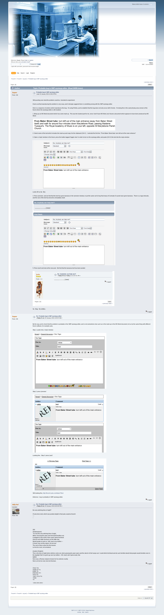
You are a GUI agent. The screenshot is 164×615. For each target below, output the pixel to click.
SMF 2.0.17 (74, 610)
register (31, 60)
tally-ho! (15, 504)
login (26, 60)
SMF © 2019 (81, 610)
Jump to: (140, 598)
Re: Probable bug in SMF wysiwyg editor (49, 316)
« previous (147, 82)
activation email (25, 62)
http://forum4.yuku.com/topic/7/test (53, 493)
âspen (14, 92)
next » (151, 82)
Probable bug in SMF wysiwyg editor (47, 92)
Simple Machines (90, 610)
